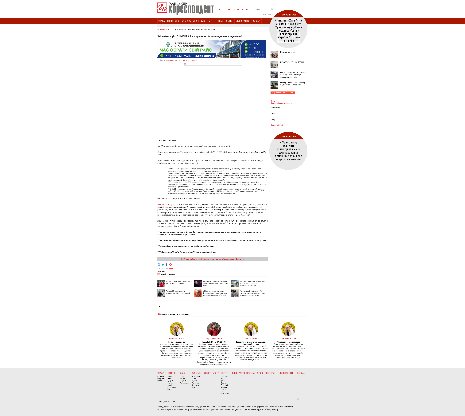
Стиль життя (225, 394)
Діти (169, 379)
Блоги (204, 21)
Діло (177, 21)
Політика (160, 376)
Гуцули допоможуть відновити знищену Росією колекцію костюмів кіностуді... (293, 74)
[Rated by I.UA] (302, 399)
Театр (194, 379)
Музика (194, 381)
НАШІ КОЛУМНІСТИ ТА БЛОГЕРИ (175, 314)
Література (196, 376)
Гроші (182, 376)
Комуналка (161, 379)
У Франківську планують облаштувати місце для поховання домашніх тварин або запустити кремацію (288, 150)
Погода (273, 101)
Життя (170, 21)
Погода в (282, 103)
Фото (242, 373)
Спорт (196, 21)
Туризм (170, 383)
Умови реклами (268, 15)
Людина (169, 268)
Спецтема (224, 376)
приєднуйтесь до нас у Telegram (230, 259)
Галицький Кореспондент (188, 60)
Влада (161, 21)
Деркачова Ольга (214, 338)
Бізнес (182, 379)
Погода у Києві (277, 125)
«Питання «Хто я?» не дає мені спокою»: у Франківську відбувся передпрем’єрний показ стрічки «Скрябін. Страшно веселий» (288, 30)
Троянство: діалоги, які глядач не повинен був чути (251, 343)
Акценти (224, 387)
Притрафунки (172, 387)
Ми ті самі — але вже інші (288, 342)
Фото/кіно (195, 383)
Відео (235, 373)
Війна (169, 389)
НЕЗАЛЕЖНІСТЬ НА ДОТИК (292, 62)
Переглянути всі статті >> (282, 92)
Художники (196, 385)
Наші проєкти (225, 21)
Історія (169, 385)
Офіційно (160, 381)
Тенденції (224, 385)
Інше (193, 387)
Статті (212, 21)
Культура (186, 21)
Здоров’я (170, 381)
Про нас (250, 373)
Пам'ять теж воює (287, 52)
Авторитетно (184, 383)
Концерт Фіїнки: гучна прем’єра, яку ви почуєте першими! (293, 83)
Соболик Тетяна (176, 338)
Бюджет (183, 381)
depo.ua (256, 21)
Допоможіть (242, 21)
